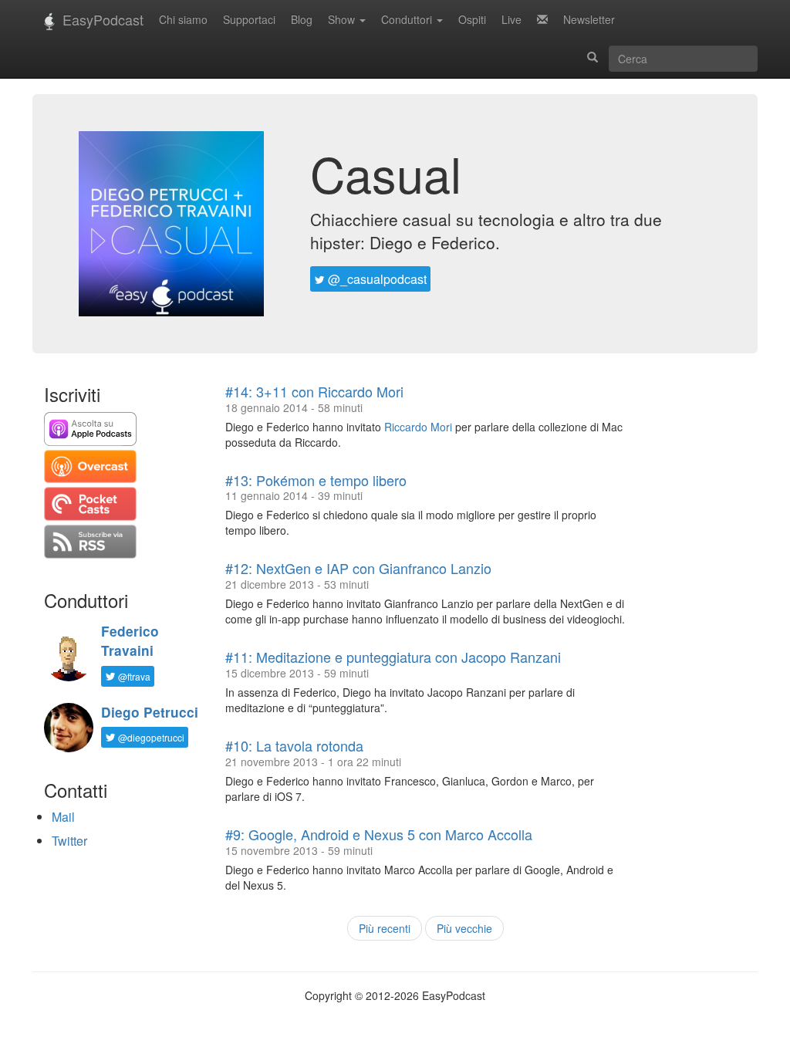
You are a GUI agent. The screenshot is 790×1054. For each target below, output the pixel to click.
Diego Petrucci (149, 712)
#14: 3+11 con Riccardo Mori (314, 391)
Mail (63, 817)
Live (511, 19)
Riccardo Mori (418, 426)
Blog (301, 19)
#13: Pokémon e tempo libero (316, 480)
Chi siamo (183, 19)
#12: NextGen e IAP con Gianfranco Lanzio (358, 568)
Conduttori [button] (408, 19)
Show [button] (343, 19)
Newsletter (589, 19)
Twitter (69, 841)
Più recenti (384, 928)
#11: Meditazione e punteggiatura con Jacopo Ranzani (393, 657)
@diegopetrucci (150, 737)
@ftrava (133, 676)
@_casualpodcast (376, 279)
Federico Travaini (130, 641)
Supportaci (249, 19)
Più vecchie (464, 928)
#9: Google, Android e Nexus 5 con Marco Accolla (378, 834)
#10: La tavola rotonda (294, 745)
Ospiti (472, 19)
